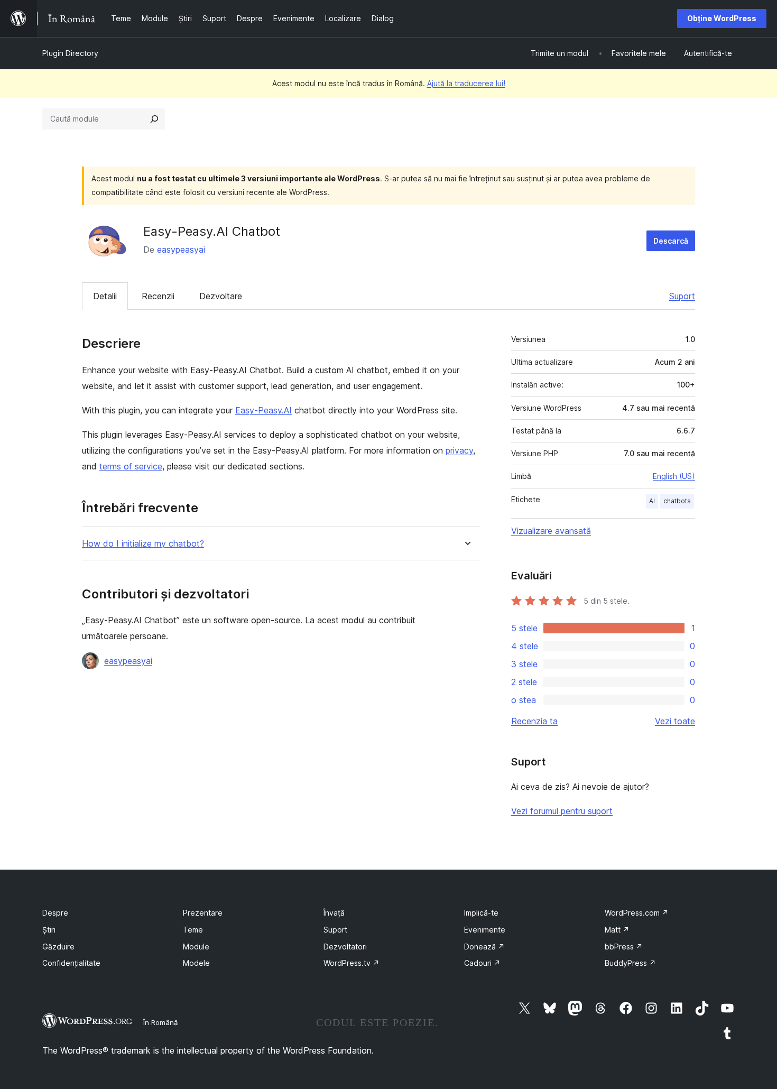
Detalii (105, 296)
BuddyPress (630, 962)
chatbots (677, 501)
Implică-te (481, 912)
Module (196, 946)
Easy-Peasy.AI (263, 410)
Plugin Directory (70, 53)
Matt (617, 929)
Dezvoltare (220, 296)
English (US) (674, 476)
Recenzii (158, 296)
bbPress (624, 946)
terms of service (130, 466)
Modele (196, 962)
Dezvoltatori (345, 946)
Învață (334, 912)
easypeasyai (181, 249)
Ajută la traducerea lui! (466, 83)
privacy (459, 450)
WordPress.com (637, 912)
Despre (55, 912)
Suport (682, 296)
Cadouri (482, 962)
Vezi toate (675, 721)
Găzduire (58, 946)
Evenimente (484, 929)
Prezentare (203, 912)
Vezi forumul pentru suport (562, 811)
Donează (484, 946)
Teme (193, 929)
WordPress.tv (351, 962)
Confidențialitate (71, 962)
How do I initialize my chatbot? (143, 544)
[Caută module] (154, 119)
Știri (49, 929)
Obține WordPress (721, 18)
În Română (160, 1022)
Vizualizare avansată (551, 530)
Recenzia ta (534, 721)
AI (652, 501)
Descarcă (670, 240)
